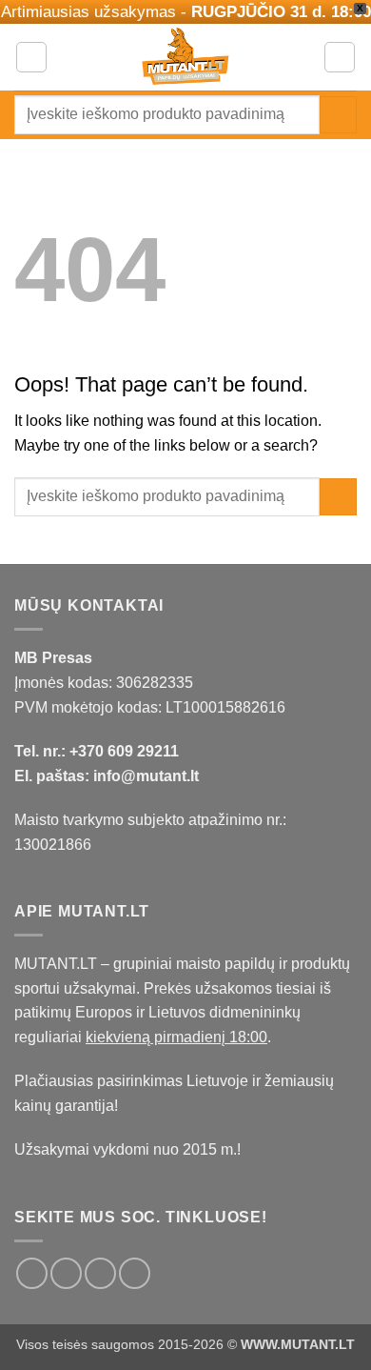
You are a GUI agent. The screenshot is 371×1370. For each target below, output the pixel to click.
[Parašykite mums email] (100, 1273)
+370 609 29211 (124, 751)
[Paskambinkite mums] (134, 1273)
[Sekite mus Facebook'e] (32, 1273)
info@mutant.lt (146, 776)
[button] (31, 57)
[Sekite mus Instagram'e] (66, 1273)
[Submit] (338, 114)
